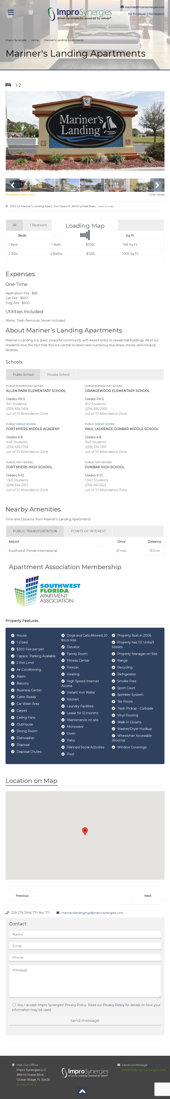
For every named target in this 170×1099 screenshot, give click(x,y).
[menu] (17, 12)
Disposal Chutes (29, 752)
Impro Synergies (16, 40)
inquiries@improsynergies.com (144, 7)
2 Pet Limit (25, 663)
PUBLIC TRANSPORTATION (35, 531)
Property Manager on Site (137, 654)
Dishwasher (26, 738)
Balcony (23, 683)
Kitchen (73, 699)
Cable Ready (26, 697)
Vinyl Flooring (127, 715)
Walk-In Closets (129, 722)
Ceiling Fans (26, 718)
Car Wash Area (28, 704)
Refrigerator (126, 674)
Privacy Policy (113, 1005)
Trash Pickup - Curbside (135, 708)
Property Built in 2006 (134, 635)
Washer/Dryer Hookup (134, 729)
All (14, 225)
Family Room (77, 654)
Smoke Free (126, 681)
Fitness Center (78, 661)
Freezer (73, 667)
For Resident (156, 14)
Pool (70, 754)
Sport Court (126, 688)
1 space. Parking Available (36, 656)
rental (35, 40)
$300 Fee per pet (30, 649)
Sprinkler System (130, 695)
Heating (73, 674)
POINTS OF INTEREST (88, 531)
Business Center (29, 690)
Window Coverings (132, 747)
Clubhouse (25, 724)
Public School (23, 375)
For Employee (137, 14)
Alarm (21, 676)
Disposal (23, 745)
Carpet (22, 711)
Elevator (73, 647)
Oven (71, 733)
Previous (22, 895)
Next (148, 895)
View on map (105, 206)
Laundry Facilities (80, 706)
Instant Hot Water (81, 692)
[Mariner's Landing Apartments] (85, 131)
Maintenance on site (83, 720)
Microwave (75, 727)
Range (122, 661)
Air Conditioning (29, 670)
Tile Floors (125, 702)
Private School (58, 375)
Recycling (125, 667)
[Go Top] (82, 1093)
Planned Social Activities (85, 747)
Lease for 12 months (82, 713)
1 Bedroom (38, 225)
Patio (71, 740)
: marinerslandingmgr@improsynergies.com (91, 912)
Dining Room (27, 731)
